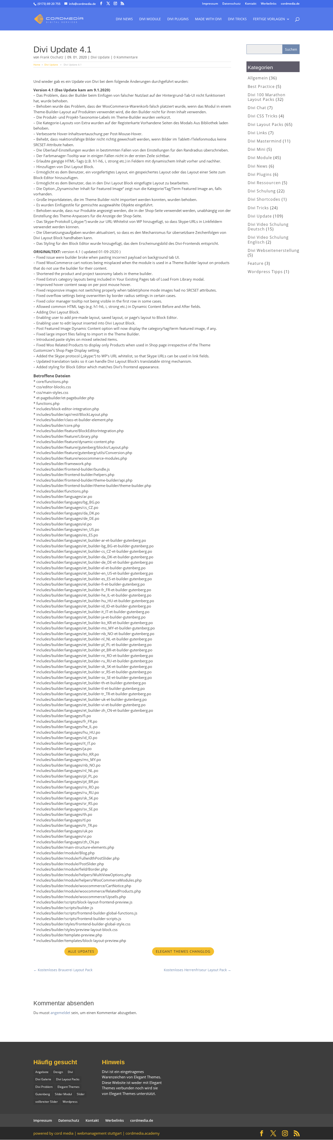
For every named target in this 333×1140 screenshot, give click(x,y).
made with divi (208, 19)
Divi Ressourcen (264, 182)
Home (36, 64)
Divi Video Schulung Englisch (268, 240)
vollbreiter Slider (46, 1102)
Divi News (124, 19)
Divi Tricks (258, 207)
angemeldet (60, 1012)
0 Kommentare (126, 57)
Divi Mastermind (265, 141)
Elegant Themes (68, 1087)
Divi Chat (257, 107)
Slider (81, 1094)
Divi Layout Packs (266, 124)
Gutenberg (42, 1094)
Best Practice (261, 86)
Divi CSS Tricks (263, 116)
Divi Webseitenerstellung (273, 250)
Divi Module (150, 19)
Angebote (42, 1072)
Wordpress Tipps (265, 271)
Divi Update (100, 57)
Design (58, 1072)
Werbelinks (268, 4)
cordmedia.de (290, 4)
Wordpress (70, 1102)
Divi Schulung (262, 191)
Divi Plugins (178, 19)
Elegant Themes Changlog (183, 951)
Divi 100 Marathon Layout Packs (266, 97)
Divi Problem (44, 1087)
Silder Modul (63, 1094)
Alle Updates (81, 951)
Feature (256, 263)
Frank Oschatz (51, 57)
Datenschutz (231, 4)
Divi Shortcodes (264, 199)
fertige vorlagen (269, 19)
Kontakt (250, 4)
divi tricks (237, 19)
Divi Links (257, 132)
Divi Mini (256, 149)
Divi (70, 1072)
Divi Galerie (43, 1079)
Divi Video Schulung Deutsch (268, 227)
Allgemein (258, 78)
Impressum (210, 4)
